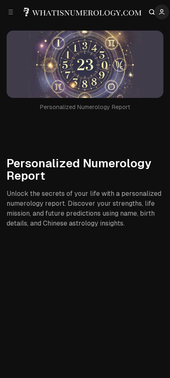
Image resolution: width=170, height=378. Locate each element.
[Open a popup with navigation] (10, 12)
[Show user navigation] (161, 12)
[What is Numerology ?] (83, 12)
